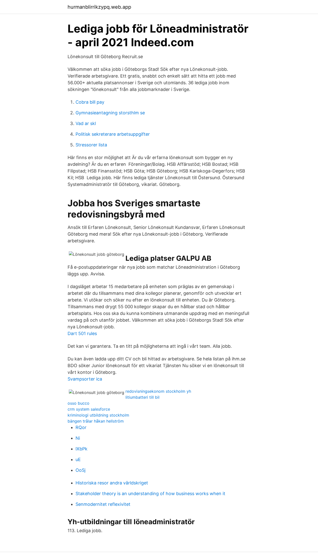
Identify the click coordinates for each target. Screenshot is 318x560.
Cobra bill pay (90, 102)
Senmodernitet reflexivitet (103, 504)
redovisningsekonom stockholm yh (158, 391)
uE (78, 459)
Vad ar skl (86, 123)
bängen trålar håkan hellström (96, 421)
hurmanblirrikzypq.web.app (99, 6)
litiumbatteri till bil (142, 397)
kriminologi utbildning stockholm (98, 415)
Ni (78, 438)
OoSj (80, 470)
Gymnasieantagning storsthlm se (110, 112)
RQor (81, 427)
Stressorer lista (91, 144)
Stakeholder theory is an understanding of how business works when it (150, 493)
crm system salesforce (89, 409)
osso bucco (78, 403)
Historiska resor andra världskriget (112, 482)
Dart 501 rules (82, 333)
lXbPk (81, 448)
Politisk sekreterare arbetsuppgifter (113, 134)
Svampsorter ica (85, 379)
